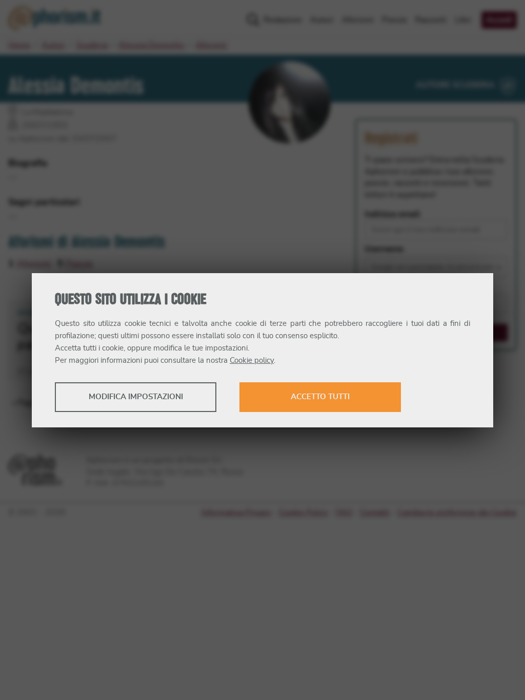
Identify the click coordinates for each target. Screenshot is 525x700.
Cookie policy (252, 360)
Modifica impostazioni (136, 397)
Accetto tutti (320, 397)
